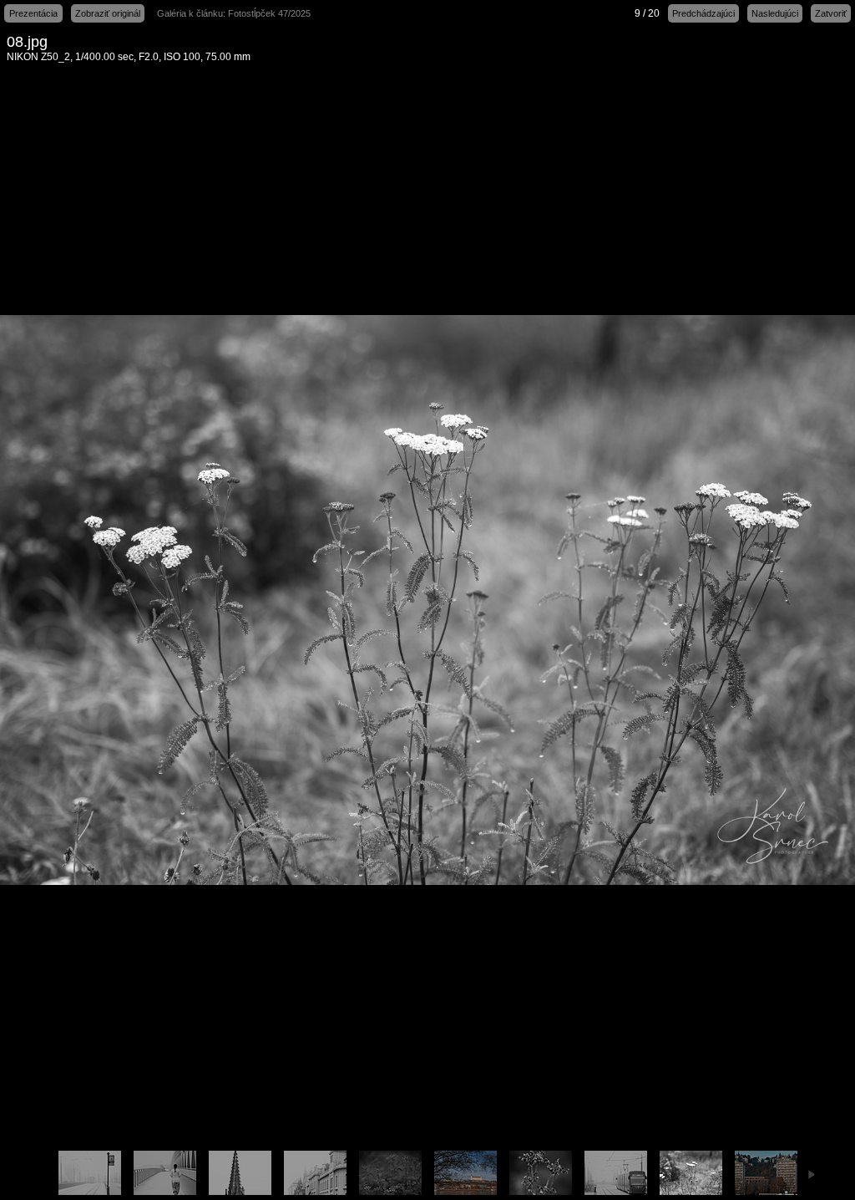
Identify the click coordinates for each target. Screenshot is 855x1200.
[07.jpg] (540, 1173)
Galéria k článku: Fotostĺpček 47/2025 (234, 13)
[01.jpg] (89, 1173)
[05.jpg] (239, 1173)
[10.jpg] (765, 1173)
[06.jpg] (390, 1173)
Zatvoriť (831, 13)
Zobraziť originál (107, 13)
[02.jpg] (615, 1173)
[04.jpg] (314, 1173)
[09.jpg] (465, 1173)
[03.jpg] (164, 1173)
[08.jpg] (690, 1173)
